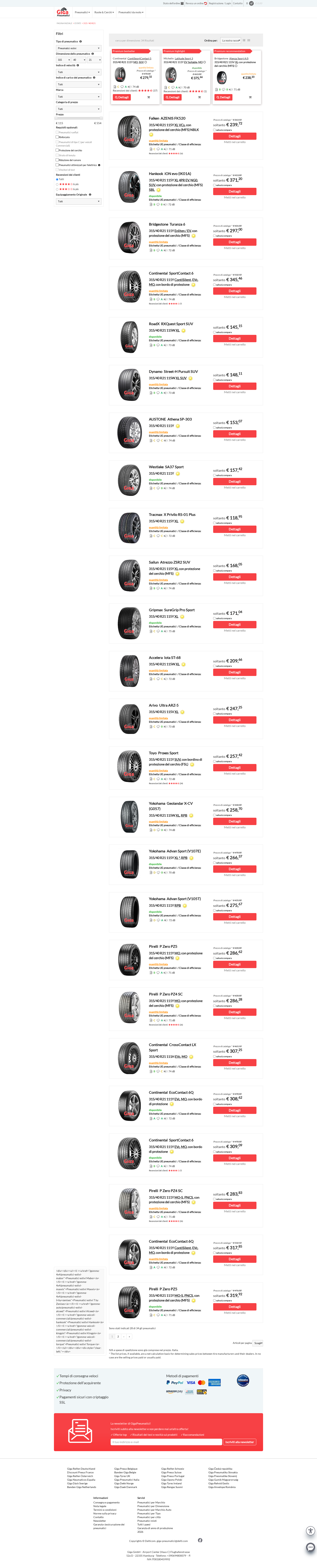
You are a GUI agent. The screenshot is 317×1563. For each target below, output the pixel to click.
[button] (310, 1530)
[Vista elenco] (244, 40)
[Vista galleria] (248, 40)
